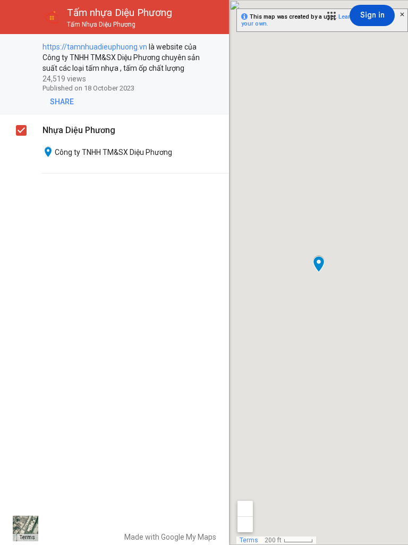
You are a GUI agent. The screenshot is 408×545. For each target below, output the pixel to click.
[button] (331, 16)
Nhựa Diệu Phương (78, 130)
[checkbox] (215, 48)
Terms (27, 537)
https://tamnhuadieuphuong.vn (94, 47)
